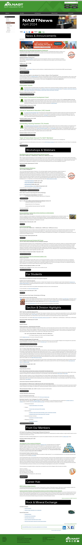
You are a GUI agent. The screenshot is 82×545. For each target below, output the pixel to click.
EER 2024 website (38, 187)
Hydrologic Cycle (43, 444)
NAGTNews (8, 24)
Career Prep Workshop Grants (33, 288)
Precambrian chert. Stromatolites (30, 516)
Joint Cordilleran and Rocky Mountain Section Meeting (35, 200)
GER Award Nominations (24, 391)
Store (67, 7)
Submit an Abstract (23, 366)
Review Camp (29, 69)
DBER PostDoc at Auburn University (28, 486)
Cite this (22, 39)
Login (76, 0)
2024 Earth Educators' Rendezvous (27, 168)
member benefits (54, 103)
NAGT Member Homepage (49, 142)
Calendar (8, 27)
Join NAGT (67, 5)
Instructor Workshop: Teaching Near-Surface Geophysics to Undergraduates (37, 212)
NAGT (6, 16)
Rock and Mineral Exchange (72, 523)
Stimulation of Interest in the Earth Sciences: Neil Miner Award (51, 88)
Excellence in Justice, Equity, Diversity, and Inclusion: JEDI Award (48, 90)
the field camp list (33, 303)
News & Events (54, 13)
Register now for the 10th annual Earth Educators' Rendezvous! (34, 50)
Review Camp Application (24, 72)
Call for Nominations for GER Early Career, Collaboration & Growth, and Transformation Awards (37, 383)
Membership (4, 538)
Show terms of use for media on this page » (23, 542)
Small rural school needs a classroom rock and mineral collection (35, 521)
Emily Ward (66, 373)
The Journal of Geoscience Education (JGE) (31, 112)
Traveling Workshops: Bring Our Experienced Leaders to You (33, 256)
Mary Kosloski (60, 373)
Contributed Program (34, 76)
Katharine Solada (26, 362)
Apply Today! (22, 292)
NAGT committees (37, 400)
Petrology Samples (28, 508)
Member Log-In (74, 5)
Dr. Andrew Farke (65, 436)
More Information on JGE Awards (25, 120)
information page (43, 341)
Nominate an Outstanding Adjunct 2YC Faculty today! (29, 339)
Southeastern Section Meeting (31, 194)
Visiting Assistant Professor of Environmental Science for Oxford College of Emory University (41, 490)
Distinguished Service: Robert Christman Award (32, 88)
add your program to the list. (54, 301)
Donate (74, 7)
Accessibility (4, 539)
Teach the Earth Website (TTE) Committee (36, 405)
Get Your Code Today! (23, 145)
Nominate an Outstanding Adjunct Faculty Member (28, 344)
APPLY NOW (22, 224)
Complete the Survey (23, 477)
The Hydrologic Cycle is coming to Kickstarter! (30, 443)
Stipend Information (23, 65)
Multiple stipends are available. (52, 178)
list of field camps (66, 298)
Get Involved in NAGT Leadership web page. (37, 401)
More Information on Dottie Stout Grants (26, 107)
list (75, 298)
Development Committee (33, 421)
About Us (7, 13)
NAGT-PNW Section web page (37, 357)
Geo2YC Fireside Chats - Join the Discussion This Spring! (30, 326)
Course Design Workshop (25, 226)
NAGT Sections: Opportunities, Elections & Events (41, 317)
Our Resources (38, 13)
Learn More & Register (24, 198)
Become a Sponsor (23, 55)
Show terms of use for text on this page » (23, 540)
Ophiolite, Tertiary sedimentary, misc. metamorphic (33, 510)
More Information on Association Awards (27, 94)
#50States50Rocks (28, 514)
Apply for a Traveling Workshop (25, 269)
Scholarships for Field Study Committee (35, 417)
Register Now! (22, 165)
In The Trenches (53, 128)
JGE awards (46, 115)
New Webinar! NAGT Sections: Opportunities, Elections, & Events (34, 154)
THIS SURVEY (34, 455)
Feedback (4, 541)
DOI (20, 39)
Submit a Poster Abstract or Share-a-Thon (27, 82)
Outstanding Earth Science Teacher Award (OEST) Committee (39, 414)
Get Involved (70, 13)
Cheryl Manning (28, 379)
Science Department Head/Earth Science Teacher (33, 519)
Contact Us (4, 537)
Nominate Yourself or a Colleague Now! (26, 423)
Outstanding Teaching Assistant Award (32, 125)
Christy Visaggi (34, 314)
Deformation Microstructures (29, 517)
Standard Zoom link (26, 337)
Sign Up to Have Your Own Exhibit (33, 55)
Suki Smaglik (71, 360)
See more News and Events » (56, 530)
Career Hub (8, 30)
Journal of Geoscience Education (42, 128)
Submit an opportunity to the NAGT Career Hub (69, 498)
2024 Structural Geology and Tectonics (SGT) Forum (31, 240)
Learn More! (22, 440)
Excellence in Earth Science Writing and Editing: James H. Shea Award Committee (42, 412)
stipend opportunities (29, 58)
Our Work (22, 13)
